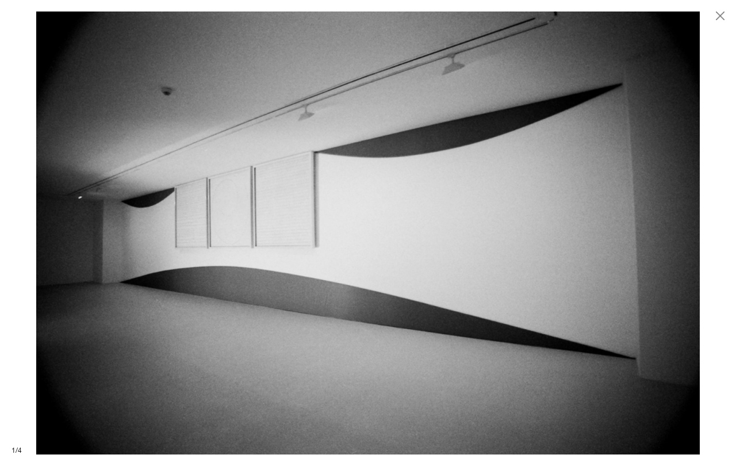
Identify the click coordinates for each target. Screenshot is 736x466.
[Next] (552, 233)
